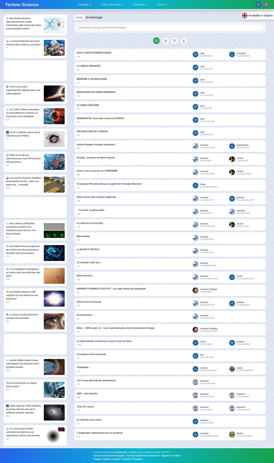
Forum (162, 4)
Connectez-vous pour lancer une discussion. (102, 27)
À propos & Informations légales (108, 455)
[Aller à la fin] (183, 40)
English (107, 459)
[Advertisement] (35, 70)
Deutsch (117, 459)
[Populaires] (165, 40)
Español (127, 459)
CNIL (133, 452)
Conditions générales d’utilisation (142, 455)
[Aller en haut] (174, 40)
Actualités (85, 4)
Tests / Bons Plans (112, 4)
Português (137, 459)
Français (97, 459)
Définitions (140, 4)
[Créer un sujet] (156, 40)
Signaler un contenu (171, 455)
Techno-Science (22, 4)
